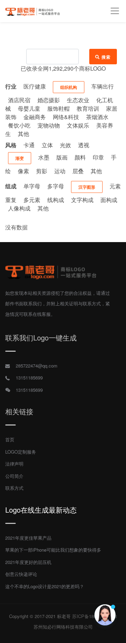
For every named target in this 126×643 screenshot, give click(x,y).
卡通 (29, 145)
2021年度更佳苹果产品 (28, 537)
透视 (83, 145)
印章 (98, 157)
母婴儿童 (29, 108)
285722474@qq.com (36, 365)
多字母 (55, 186)
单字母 (31, 186)
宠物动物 (48, 125)
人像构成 (19, 208)
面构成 (108, 200)
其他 (23, 134)
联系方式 (14, 488)
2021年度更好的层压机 (28, 562)
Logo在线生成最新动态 (41, 510)
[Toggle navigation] (114, 11)
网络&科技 (66, 117)
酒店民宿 (19, 100)
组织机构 (68, 87)
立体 (47, 145)
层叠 (78, 171)
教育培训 (88, 108)
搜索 (106, 57)
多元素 (31, 200)
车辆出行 (102, 86)
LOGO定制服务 (20, 451)
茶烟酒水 (97, 117)
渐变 (19, 158)
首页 (9, 439)
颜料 (80, 157)
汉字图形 (86, 187)
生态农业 (78, 100)
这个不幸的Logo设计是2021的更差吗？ (44, 586)
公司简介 (14, 476)
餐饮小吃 (19, 125)
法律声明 (14, 463)
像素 (23, 171)
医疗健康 (34, 86)
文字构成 (82, 200)
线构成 (55, 200)
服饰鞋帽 (58, 108)
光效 (65, 145)
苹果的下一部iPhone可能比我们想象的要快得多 (53, 549)
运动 (59, 171)
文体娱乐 (78, 125)
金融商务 (34, 117)
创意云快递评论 (21, 574)
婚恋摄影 (48, 100)
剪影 (41, 171)
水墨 (43, 157)
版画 (62, 157)
